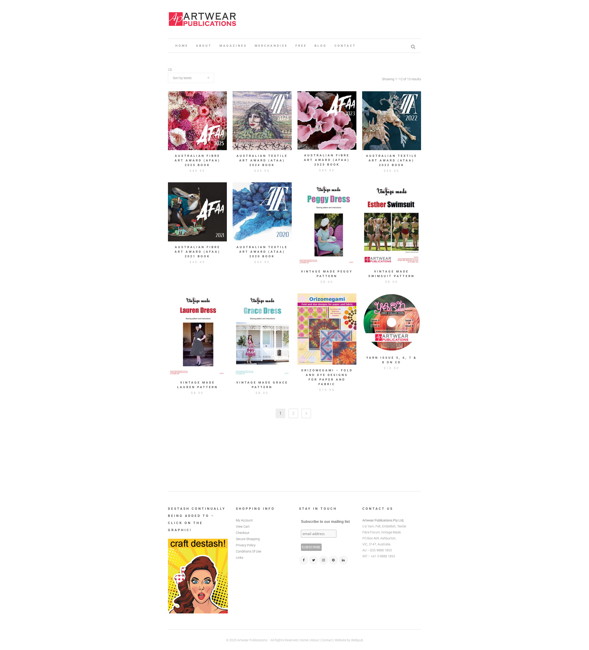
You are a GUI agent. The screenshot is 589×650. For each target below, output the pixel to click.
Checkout (242, 533)
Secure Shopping (248, 539)
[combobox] (191, 78)
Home (304, 640)
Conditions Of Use (248, 551)
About (314, 640)
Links (239, 557)
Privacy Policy (246, 545)
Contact (327, 640)
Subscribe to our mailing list (325, 522)
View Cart (243, 526)
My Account (244, 520)
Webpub (357, 640)
